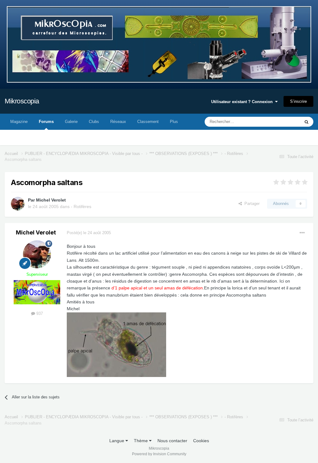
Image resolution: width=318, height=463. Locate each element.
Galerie (71, 121)
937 (39, 313)
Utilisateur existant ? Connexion (243, 101)
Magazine (19, 121)
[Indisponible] (116, 344)
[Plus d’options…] (302, 233)
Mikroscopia (22, 101)
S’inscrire (298, 101)
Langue (117, 440)
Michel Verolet (51, 199)
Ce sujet (284, 122)
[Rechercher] (306, 122)
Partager (251, 203)
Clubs (94, 121)
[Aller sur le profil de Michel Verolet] (18, 204)
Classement (148, 121)
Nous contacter (172, 440)
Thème (141, 440)
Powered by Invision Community (159, 454)
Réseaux (118, 121)
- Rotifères (81, 206)
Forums (46, 121)
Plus (174, 121)
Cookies (201, 440)
